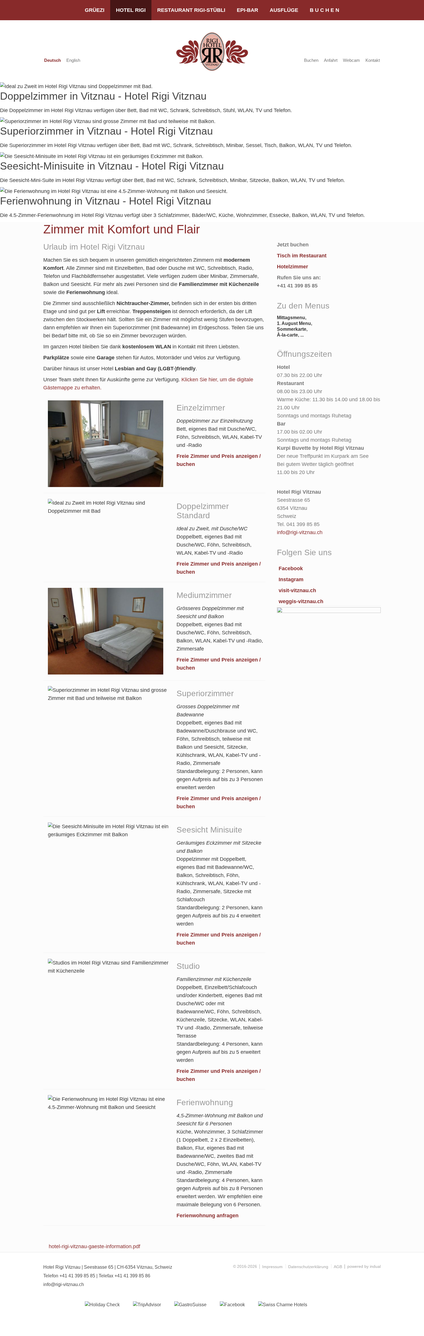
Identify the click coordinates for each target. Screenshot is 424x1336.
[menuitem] (94, 10)
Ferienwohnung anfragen (208, 1215)
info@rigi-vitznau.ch (63, 1284)
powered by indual (364, 1266)
